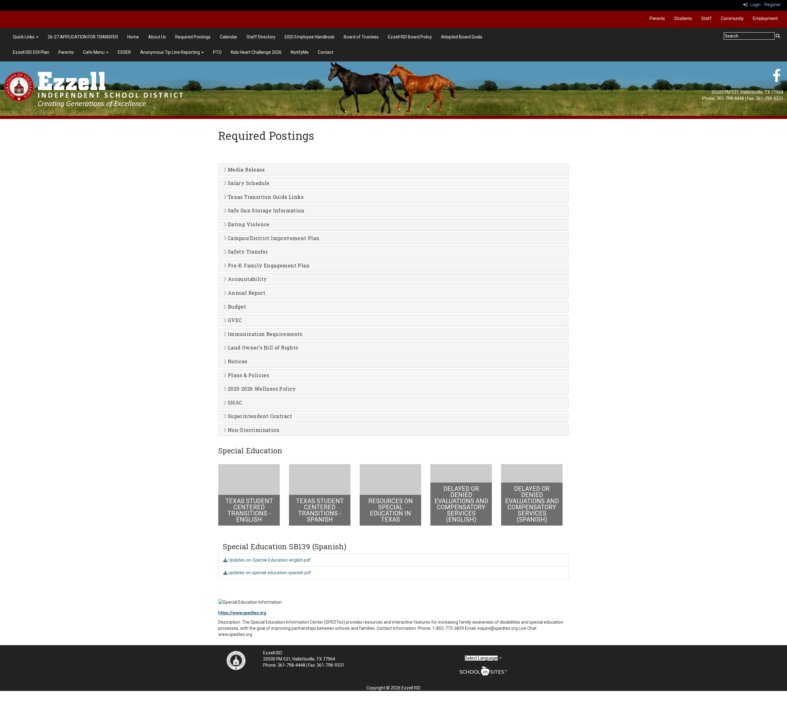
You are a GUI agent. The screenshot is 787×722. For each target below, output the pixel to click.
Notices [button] (236, 361)
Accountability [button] (246, 279)
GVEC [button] (234, 320)
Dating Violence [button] (247, 224)
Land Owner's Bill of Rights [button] (262, 347)
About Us (157, 36)
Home (133, 36)
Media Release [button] (245, 169)
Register (773, 4)
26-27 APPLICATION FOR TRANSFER (83, 36)
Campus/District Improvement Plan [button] (272, 238)
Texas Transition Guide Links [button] (264, 197)
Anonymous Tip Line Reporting (170, 52)
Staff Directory (261, 36)
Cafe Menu (94, 52)
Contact (325, 52)
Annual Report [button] (245, 293)
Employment (765, 18)
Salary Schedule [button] (247, 183)
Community (732, 18)
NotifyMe (300, 52)
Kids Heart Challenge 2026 (256, 52)
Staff (706, 18)
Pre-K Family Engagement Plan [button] (268, 265)
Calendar (228, 36)
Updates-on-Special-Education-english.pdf (269, 560)
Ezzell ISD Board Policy (410, 36)
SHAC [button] (234, 402)
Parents (657, 18)
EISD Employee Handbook (309, 36)
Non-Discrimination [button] (252, 430)
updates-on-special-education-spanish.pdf (269, 572)
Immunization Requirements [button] (264, 334)
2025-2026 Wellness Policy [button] (261, 389)
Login (754, 4)
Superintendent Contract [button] (259, 416)
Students (683, 18)
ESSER (124, 52)
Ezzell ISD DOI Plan (31, 52)
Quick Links (24, 36)
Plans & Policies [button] (247, 375)
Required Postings (193, 36)
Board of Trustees (361, 36)
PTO (217, 52)
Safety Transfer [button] (247, 251)
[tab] (393, 170)
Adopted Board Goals (461, 36)
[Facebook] (776, 78)
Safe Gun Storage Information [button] (265, 210)
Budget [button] (236, 307)
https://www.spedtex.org (242, 612)
